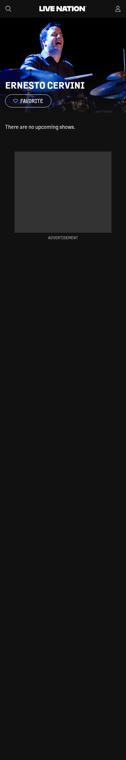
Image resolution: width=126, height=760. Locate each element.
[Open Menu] (117, 9)
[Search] (8, 9)
